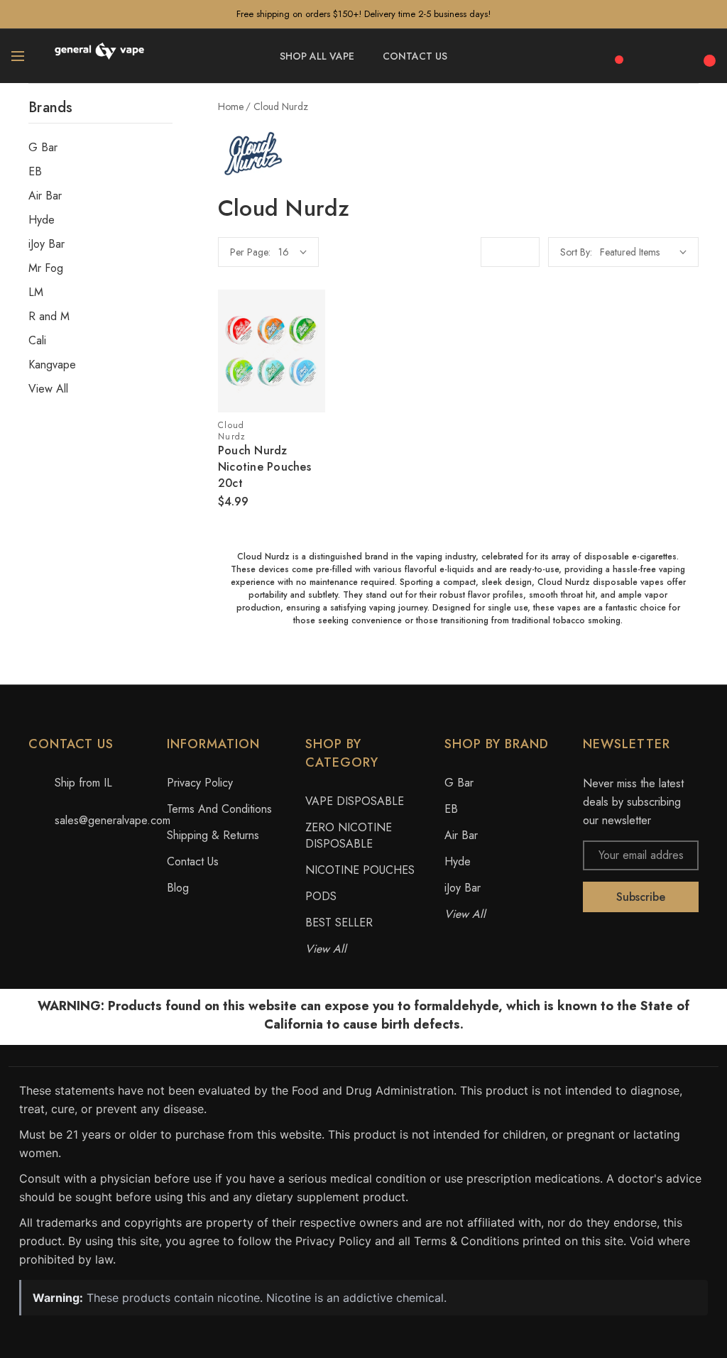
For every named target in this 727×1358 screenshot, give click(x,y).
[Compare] (614, 53)
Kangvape (52, 365)
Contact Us (193, 861)
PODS (321, 896)
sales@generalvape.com (112, 820)
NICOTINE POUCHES (360, 870)
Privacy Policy (200, 782)
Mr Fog (45, 268)
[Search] (646, 54)
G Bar (43, 148)
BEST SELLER (339, 922)
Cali (37, 341)
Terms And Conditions (219, 809)
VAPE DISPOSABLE (354, 801)
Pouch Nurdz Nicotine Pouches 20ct (264, 466)
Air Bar (45, 196)
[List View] (524, 252)
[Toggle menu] (17, 56)
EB (35, 172)
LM (35, 292)
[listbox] (643, 252)
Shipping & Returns (213, 835)
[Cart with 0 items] (708, 53)
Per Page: (250, 252)
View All (48, 389)
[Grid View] (495, 252)
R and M (49, 317)
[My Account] (677, 56)
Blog (178, 888)
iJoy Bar (46, 244)
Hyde (41, 220)
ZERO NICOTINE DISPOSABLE (348, 835)
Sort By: (576, 252)
